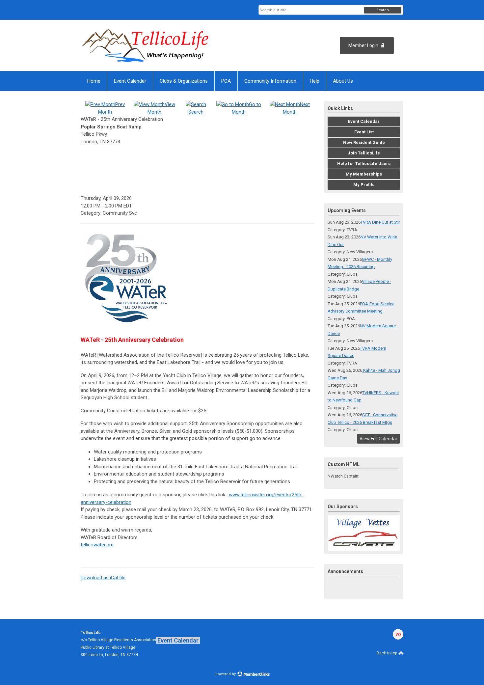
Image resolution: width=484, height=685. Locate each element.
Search (382, 10)
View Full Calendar (378, 438)
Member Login (363, 45)
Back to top (387, 653)
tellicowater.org (97, 545)
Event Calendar (178, 640)
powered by (226, 674)
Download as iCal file (103, 578)
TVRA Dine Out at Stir (380, 222)
